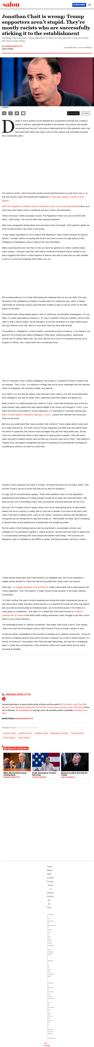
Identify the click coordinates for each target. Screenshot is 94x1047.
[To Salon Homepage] (11, 4)
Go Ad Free (49, 904)
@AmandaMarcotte (23, 710)
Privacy (50, 882)
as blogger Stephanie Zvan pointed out (30, 587)
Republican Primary (59, 733)
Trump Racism (77, 733)
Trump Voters (23, 738)
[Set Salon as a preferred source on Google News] (73, 113)
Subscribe (79, 5)
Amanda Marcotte (13, 46)
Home (49, 867)
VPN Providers (47, 1044)
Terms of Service (50, 889)
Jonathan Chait (41, 733)
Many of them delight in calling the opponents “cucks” (26, 415)
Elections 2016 (24, 733)
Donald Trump (9, 733)
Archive (50, 897)
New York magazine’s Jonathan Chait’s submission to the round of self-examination (40, 206)
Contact (50, 878)
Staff (49, 874)
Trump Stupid (9, 738)
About (49, 870)
